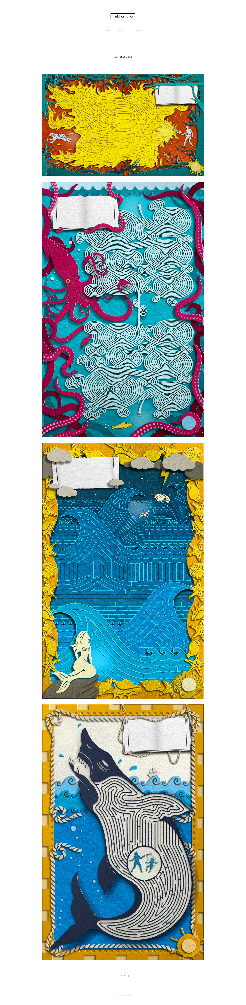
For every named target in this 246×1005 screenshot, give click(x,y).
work (122, 30)
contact (137, 30)
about (108, 30)
